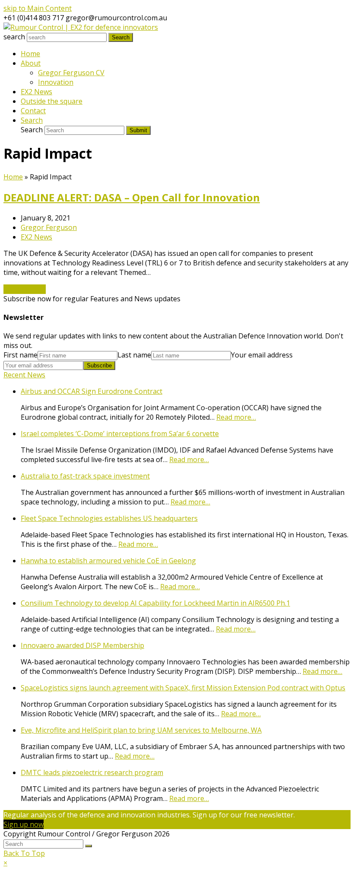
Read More (24, 289)
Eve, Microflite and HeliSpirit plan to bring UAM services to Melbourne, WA (141, 730)
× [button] (5, 863)
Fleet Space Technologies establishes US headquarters (109, 518)
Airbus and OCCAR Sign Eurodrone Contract (91, 391)
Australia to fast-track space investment (85, 476)
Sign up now (23, 824)
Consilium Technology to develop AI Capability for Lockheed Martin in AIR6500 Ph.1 (155, 603)
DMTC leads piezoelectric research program (92, 772)
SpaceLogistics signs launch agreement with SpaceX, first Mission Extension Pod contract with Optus (183, 687)
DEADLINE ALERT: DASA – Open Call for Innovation (131, 197)
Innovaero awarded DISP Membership (82, 645)
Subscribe (99, 365)
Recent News (24, 375)
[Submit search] (88, 846)
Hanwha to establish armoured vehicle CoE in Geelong (108, 560)
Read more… (236, 417)
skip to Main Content (37, 8)
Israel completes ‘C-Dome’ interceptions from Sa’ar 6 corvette (120, 433)
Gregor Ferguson (49, 227)
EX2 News (36, 237)
